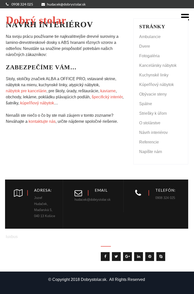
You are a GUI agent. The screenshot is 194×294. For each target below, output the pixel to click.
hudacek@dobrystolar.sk (66, 4)
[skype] (160, 256)
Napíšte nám (150, 152)
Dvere (144, 46)
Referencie (149, 142)
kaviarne (108, 91)
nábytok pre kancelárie (26, 91)
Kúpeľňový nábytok (156, 84)
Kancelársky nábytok (158, 65)
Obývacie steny (153, 94)
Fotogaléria (149, 56)
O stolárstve (149, 123)
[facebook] (105, 256)
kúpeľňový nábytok (37, 103)
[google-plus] (127, 256)
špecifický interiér (107, 97)
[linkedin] (138, 256)
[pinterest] (149, 256)
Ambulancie (150, 37)
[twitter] (116, 256)
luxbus (12, 236)
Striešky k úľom (153, 113)
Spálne (145, 104)
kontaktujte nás (42, 121)
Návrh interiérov (153, 132)
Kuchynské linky (153, 75)
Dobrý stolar (36, 20)
